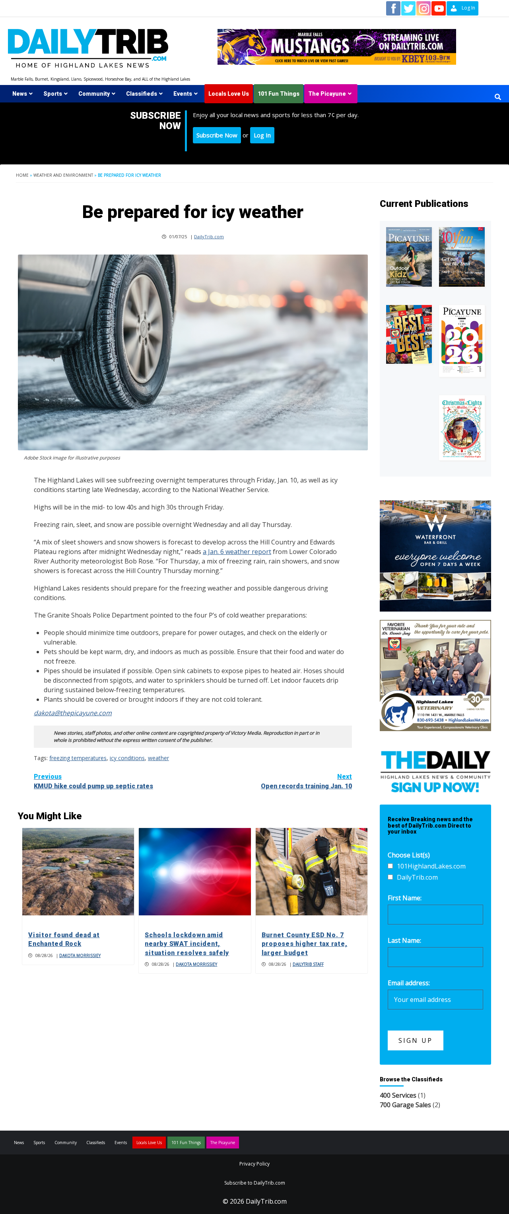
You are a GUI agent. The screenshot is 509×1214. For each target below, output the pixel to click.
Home (22, 175)
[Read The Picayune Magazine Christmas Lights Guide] (462, 428)
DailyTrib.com (209, 236)
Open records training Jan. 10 (306, 781)
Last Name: (404, 940)
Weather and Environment (63, 175)
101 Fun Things (278, 94)
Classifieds (141, 94)
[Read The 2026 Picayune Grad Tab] (462, 341)
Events (182, 94)
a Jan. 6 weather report (237, 551)
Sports (52, 94)
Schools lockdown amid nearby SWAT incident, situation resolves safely (187, 944)
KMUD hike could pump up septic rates (93, 781)
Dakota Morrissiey (80, 955)
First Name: (405, 898)
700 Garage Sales (405, 1104)
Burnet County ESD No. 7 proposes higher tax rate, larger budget (305, 944)
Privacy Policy (254, 1163)
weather (158, 758)
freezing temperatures (78, 758)
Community (94, 94)
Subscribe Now (216, 135)
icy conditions (127, 758)
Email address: (409, 983)
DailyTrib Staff (308, 964)
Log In (262, 135)
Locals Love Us (228, 94)
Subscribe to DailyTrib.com (254, 1182)
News (19, 94)
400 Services (398, 1095)
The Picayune (327, 94)
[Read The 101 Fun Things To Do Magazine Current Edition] (462, 257)
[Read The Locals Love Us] (409, 334)
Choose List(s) (409, 855)
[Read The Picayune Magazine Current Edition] (409, 257)
